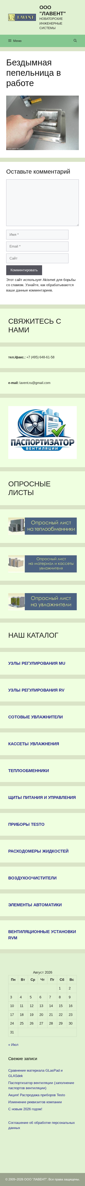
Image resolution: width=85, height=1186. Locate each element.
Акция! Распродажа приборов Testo (36, 1095)
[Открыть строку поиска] (75, 41)
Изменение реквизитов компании (35, 1102)
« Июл (13, 1045)
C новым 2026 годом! (25, 1109)
